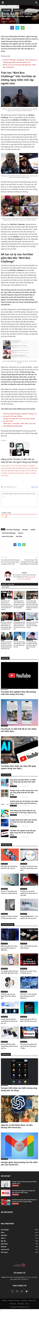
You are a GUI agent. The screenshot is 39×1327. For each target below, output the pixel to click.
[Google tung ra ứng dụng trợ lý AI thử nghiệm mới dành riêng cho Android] (5, 1184)
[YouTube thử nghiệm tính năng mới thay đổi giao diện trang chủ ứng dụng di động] (5, 1193)
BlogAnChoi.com (6, 1277)
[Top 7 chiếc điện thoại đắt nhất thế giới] (29, 934)
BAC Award (21, 1304)
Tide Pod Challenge (8, 533)
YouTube (19, 536)
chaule (24, 573)
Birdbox (25, 530)
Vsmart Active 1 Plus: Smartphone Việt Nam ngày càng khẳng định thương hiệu (29, 562)
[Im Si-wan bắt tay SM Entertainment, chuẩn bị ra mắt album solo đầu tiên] (19, 636)
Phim (3, 598)
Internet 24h (18, 10)
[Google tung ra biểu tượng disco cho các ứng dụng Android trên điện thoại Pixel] (5, 793)
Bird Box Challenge (13, 530)
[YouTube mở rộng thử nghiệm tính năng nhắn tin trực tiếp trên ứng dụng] (29, 880)
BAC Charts (13, 1304)
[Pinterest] (17, 1291)
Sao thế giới (29, 639)
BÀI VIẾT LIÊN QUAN (8, 584)
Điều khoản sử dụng (14, 1300)
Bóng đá (3, 1246)
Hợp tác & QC (31, 1300)
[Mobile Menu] (2, 2)
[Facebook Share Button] (12, 28)
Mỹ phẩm (4, 1235)
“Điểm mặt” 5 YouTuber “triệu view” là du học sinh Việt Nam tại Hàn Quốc (19, 425)
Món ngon (4, 1252)
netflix (33, 530)
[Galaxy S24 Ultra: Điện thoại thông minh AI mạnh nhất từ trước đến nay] (10, 1033)
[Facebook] (12, 1291)
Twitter (20, 533)
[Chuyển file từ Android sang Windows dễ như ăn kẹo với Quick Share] (10, 1008)
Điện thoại (16, 620)
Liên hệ (27, 1304)
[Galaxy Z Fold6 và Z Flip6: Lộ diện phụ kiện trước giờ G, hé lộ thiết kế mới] (10, 905)
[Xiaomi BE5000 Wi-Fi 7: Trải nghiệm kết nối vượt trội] (29, 905)
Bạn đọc (3, 1241)
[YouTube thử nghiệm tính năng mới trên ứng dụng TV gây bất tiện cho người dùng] (29, 1033)
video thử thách (7, 536)
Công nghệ (6, 10)
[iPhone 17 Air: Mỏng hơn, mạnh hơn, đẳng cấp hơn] (10, 880)
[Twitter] (26, 1291)
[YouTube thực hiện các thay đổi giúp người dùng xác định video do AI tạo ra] (19, 749)
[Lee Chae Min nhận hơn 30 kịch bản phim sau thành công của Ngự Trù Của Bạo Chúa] (32, 636)
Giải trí (15, 598)
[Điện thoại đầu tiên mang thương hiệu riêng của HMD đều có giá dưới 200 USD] (10, 934)
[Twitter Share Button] (17, 28)
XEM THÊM (5, 587)
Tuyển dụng (24, 1300)
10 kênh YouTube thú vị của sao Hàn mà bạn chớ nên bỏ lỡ (19, 420)
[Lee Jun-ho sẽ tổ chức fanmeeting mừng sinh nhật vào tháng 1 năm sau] (32, 616)
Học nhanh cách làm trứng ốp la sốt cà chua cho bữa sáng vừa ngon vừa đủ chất (10, 562)
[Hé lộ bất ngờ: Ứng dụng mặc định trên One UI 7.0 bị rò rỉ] (10, 855)
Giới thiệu (4, 1300)
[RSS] (22, 1291)
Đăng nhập (34, 487)
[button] (36, 2)
